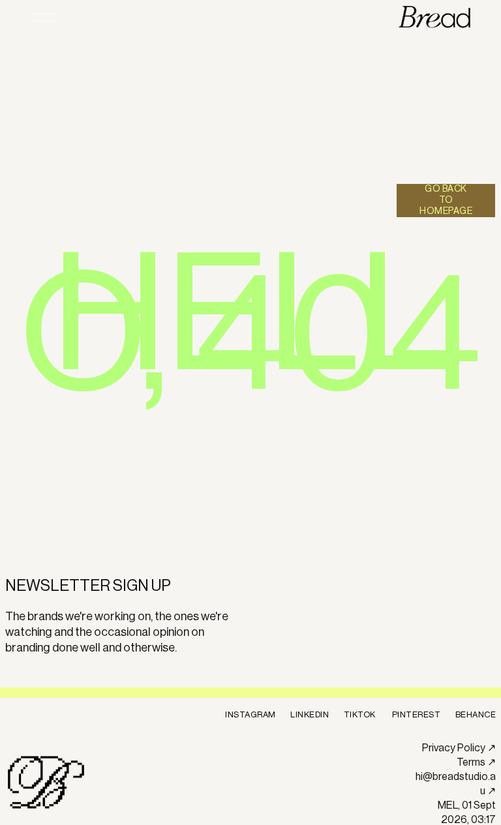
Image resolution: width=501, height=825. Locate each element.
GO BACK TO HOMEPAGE (445, 200)
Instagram (250, 714)
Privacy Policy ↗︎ (459, 748)
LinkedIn (309, 714)
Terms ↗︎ (476, 762)
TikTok (360, 714)
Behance (475, 714)
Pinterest (416, 714)
